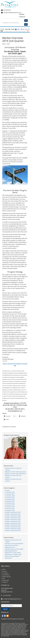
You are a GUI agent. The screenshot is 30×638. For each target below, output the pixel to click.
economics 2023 (10, 505)
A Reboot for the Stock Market (14, 543)
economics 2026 (10, 510)
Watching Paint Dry (11, 551)
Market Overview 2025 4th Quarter (15, 473)
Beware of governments (12, 556)
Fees (3, 578)
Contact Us (22, 16)
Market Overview (6, 576)
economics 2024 (10, 507)
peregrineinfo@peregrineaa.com (12, 12)
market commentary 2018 (13, 516)
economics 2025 (10, 508)
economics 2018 (10, 496)
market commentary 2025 (13, 528)
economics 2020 (10, 499)
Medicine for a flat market (13, 552)
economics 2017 (10, 494)
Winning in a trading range (13, 554)
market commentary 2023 (13, 525)
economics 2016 (10, 492)
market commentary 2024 (13, 527)
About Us (4, 571)
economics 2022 (10, 503)
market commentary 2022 (13, 523)
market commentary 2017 (13, 514)
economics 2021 (10, 501)
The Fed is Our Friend (11, 545)
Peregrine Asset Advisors (10, 23)
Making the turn (10, 547)
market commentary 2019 (13, 518)
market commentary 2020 (13, 519)
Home (3, 569)
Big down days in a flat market (14, 549)
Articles (7, 490)
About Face (8, 558)
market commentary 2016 (13, 512)
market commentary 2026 (13, 530)
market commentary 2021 (13, 521)
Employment (5, 580)
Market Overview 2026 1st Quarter (15, 472)
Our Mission (5, 573)
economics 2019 (10, 498)
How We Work (6, 574)
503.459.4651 (7, 10)
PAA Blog (21, 14)
